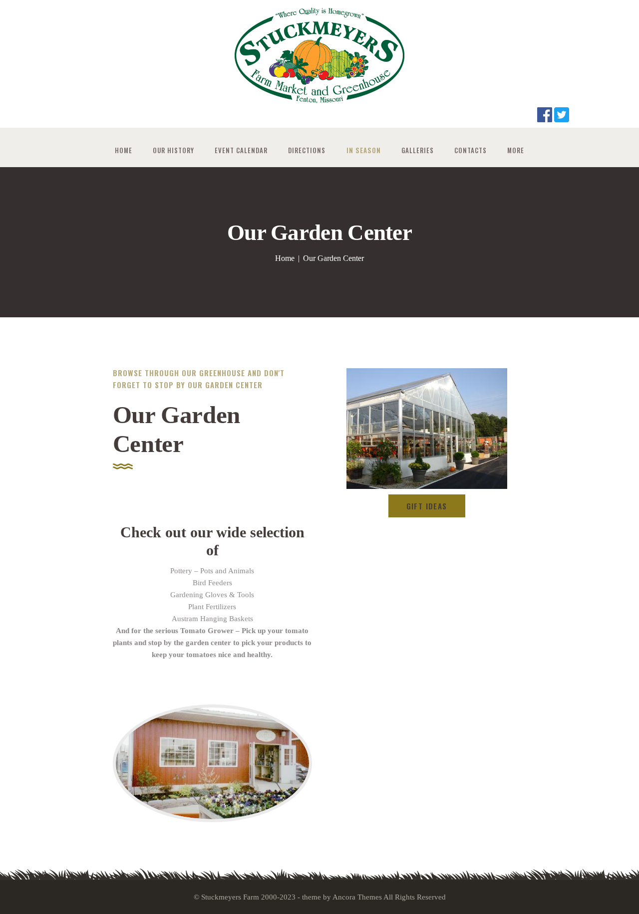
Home (285, 258)
